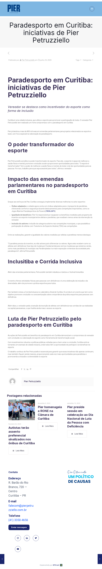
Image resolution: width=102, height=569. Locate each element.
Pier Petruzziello (28, 60)
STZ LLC (56, 565)
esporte (75, 107)
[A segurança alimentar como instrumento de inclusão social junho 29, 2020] (100, 559)
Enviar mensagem (19, 527)
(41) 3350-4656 (18, 520)
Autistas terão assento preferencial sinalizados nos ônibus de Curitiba (21, 435)
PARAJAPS (50, 211)
